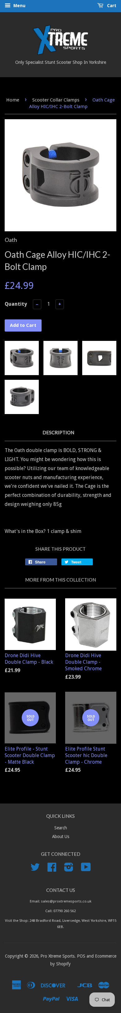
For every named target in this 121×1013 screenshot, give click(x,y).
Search (60, 827)
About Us (60, 836)
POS (81, 956)
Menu (18, 5)
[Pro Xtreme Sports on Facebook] (51, 869)
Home (12, 100)
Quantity (16, 304)
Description (58, 432)
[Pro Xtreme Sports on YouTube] (86, 869)
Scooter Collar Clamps (55, 100)
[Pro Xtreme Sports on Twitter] (35, 869)
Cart (111, 5)
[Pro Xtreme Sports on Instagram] (69, 869)
